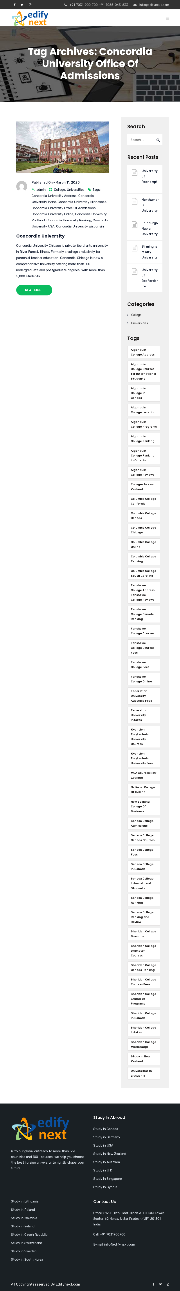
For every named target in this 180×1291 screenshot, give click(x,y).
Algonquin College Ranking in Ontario (143, 455)
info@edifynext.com (154, 5)
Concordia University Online (52, 214)
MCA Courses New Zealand (144, 775)
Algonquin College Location (143, 410)
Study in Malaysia (24, 1218)
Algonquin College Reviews (142, 472)
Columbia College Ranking (143, 559)
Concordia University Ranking (69, 220)
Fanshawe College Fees (140, 665)
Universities (76, 190)
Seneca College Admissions (142, 823)
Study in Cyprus (105, 1187)
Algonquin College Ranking (143, 439)
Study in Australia (106, 1162)
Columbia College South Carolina (143, 573)
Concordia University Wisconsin (80, 226)
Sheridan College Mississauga (143, 1044)
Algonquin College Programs (144, 424)
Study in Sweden (23, 1251)
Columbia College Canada (143, 516)
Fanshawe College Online (141, 679)
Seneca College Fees (142, 852)
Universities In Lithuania (141, 1073)
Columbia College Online (143, 544)
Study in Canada (105, 1129)
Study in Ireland (22, 1226)
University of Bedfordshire (150, 278)
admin (41, 190)
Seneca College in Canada (142, 866)
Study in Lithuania (24, 1201)
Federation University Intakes (139, 715)
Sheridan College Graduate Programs (143, 998)
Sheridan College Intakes (143, 1030)
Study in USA (103, 1145)
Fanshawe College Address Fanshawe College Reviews (143, 592)
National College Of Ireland (143, 790)
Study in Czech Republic (29, 1235)
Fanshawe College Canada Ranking (142, 614)
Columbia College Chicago (143, 530)
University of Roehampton (150, 179)
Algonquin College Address (143, 352)
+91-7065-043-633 (113, 5)
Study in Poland (23, 1210)
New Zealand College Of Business (140, 806)
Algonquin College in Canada (138, 393)
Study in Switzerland (26, 1243)
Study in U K (102, 1170)
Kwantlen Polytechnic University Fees (142, 758)
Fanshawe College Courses (142, 631)
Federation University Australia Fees (141, 695)
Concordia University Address (54, 196)
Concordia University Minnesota (82, 202)
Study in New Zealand (140, 1059)
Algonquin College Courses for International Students (143, 371)
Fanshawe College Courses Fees (142, 647)
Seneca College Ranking (142, 900)
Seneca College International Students (142, 883)
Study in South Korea (27, 1260)
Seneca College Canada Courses (143, 838)
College (59, 190)
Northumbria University (150, 205)
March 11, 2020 (68, 182)
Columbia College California (143, 501)
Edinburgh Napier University (150, 228)
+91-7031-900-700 (84, 5)
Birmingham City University (150, 252)
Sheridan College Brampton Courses (143, 950)
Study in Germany (106, 1137)
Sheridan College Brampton (143, 934)
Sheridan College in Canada (143, 1016)
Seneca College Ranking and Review (142, 917)
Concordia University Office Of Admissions (64, 208)
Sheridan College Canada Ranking (143, 967)
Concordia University (40, 236)
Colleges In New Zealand (142, 487)
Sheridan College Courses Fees (143, 982)
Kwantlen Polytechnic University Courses (140, 737)
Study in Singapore (107, 1179)
